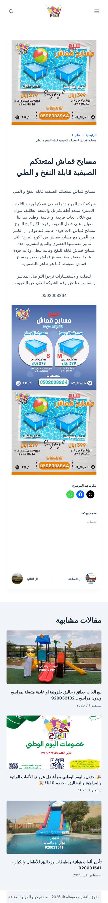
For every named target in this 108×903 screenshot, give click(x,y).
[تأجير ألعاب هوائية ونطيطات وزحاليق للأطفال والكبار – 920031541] (54, 827)
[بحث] (11, 11)
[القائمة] (96, 11)
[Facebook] (86, 555)
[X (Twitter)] (65, 555)
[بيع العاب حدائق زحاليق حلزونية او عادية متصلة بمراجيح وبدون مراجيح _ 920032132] (54, 657)
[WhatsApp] (22, 555)
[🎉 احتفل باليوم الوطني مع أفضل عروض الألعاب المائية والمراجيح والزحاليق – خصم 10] (54, 742)
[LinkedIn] (43, 555)
